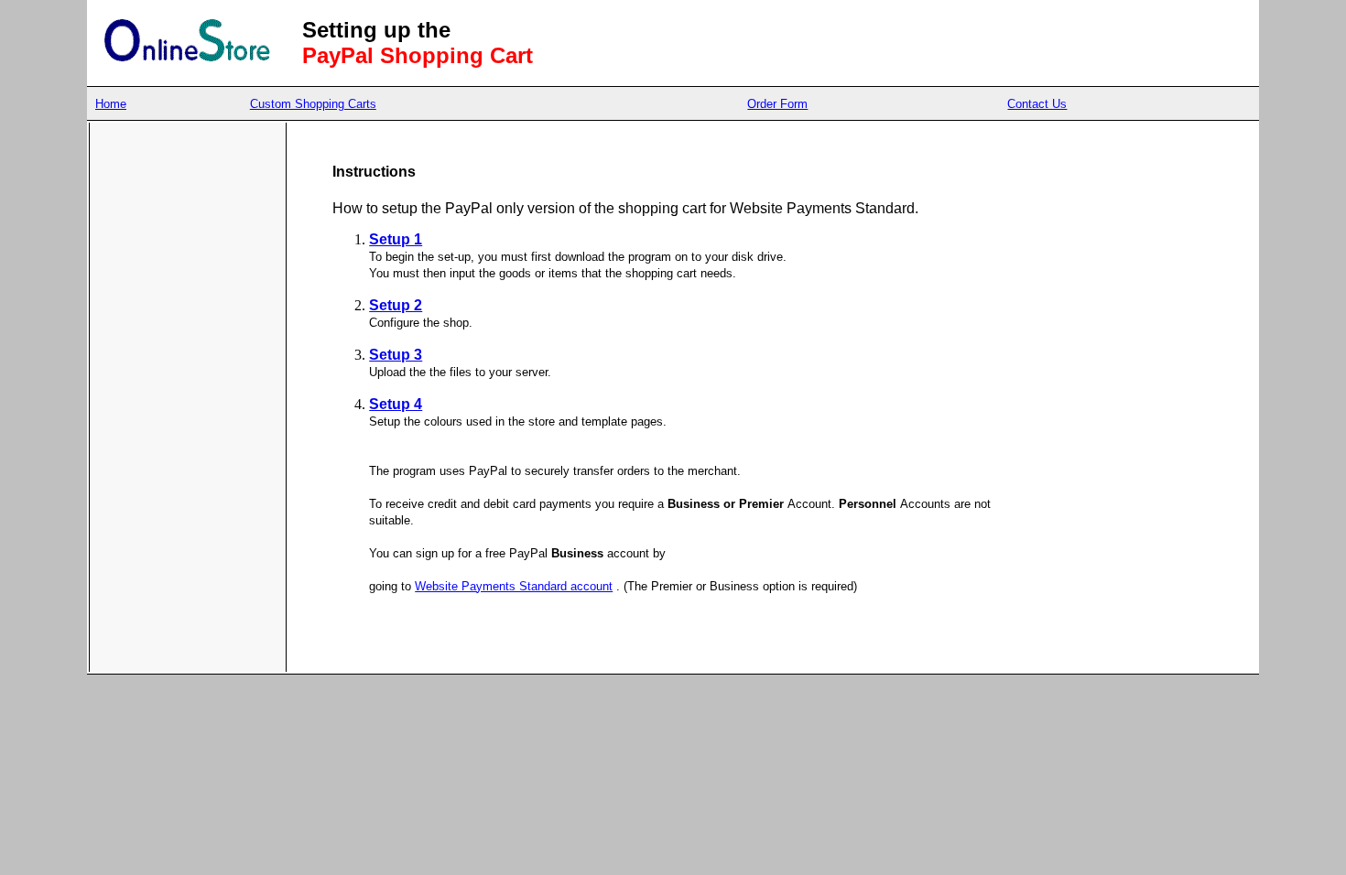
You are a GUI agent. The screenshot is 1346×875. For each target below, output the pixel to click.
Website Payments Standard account (514, 586)
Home (110, 104)
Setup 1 (395, 239)
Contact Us (1037, 104)
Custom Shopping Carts (313, 104)
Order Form (777, 104)
